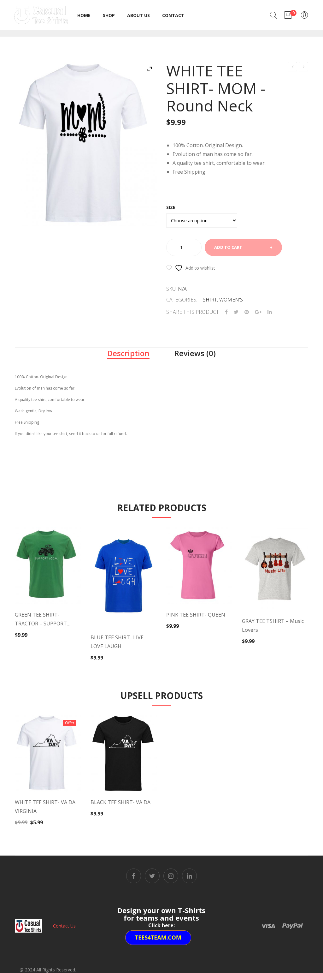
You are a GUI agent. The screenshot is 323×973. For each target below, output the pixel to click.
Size (170, 207)
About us (138, 15)
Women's (231, 299)
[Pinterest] (246, 312)
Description (128, 353)
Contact (173, 15)
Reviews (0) (195, 353)
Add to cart (228, 247)
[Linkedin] (189, 876)
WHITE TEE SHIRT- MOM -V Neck (303, 67)
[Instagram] (170, 876)
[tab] (128, 353)
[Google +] (258, 312)
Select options (47, 625)
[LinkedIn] (269, 312)
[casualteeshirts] (41, 14)
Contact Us (64, 926)
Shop (109, 15)
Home (84, 15)
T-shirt (207, 299)
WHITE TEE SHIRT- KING (292, 67)
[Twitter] (236, 312)
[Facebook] (226, 312)
